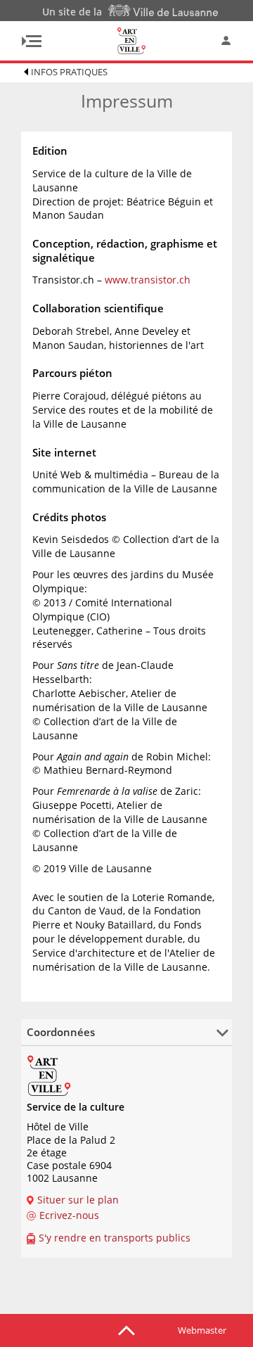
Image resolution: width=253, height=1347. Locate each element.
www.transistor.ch (147, 279)
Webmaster (202, 1330)
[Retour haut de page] (126, 1329)
